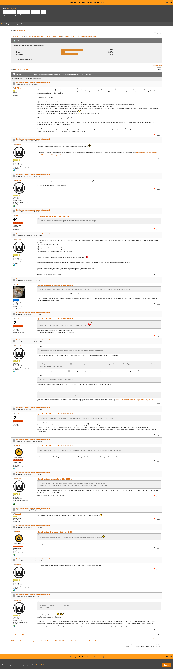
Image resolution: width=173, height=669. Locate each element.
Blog (102, 2)
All (20, 69)
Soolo (17, 216)
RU (167, 2)
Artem (17, 445)
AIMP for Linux (20, 30)
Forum (96, 2)
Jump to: (128, 646)
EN (171, 2)
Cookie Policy (40, 665)
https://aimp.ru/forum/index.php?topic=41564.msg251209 (134, 400)
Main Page (73, 2)
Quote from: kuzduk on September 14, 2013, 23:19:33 (55, 414)
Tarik (17, 284)
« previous (155, 65)
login (8, 9)
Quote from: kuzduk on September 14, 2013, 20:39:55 (55, 285)
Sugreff (18, 514)
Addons (89, 2)
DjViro (18, 88)
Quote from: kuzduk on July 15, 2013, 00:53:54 (53, 216)
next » (160, 65)
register (13, 9)
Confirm (166, 665)
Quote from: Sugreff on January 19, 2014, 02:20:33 (55, 532)
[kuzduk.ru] (14, 170)
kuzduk (18, 145)
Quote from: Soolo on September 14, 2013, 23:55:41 (55, 479)
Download (82, 2)
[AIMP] (14, 469)
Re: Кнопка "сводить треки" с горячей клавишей (33, 82)
